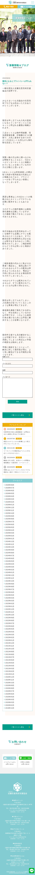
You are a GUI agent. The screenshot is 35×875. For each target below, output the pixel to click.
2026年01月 (9, 505)
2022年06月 (9, 626)
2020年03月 (9, 702)
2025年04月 (9, 530)
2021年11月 (9, 646)
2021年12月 (9, 643)
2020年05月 (9, 697)
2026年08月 (9, 485)
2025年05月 (9, 527)
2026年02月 (9, 502)
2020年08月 (9, 688)
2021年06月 (9, 660)
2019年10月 (9, 708)
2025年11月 (9, 510)
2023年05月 (9, 595)
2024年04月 (9, 564)
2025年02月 (9, 536)
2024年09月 (9, 550)
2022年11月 (9, 612)
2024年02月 (9, 570)
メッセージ (6, 377)
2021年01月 (9, 674)
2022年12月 (9, 609)
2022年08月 (9, 620)
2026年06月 (9, 490)
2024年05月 (9, 561)
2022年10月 (9, 615)
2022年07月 (9, 623)
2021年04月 (9, 666)
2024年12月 (9, 541)
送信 (17, 401)
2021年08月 (9, 654)
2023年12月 (9, 575)
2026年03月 (9, 499)
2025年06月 (9, 524)
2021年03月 (9, 668)
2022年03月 (9, 634)
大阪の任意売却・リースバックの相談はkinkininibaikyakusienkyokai (17, 872)
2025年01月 (9, 538)
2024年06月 (9, 558)
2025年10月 (9, 513)
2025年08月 (9, 519)
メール (6, 363)
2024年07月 (9, 555)
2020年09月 (9, 685)
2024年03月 (9, 567)
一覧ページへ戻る (17, 415)
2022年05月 (9, 629)
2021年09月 (9, 651)
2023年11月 (9, 578)
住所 (4, 370)
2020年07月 (9, 691)
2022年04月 (9, 632)
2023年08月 (9, 586)
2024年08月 (9, 553)
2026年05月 (9, 493)
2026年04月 (9, 496)
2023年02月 (9, 603)
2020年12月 (9, 677)
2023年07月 (9, 589)
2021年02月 (9, 671)
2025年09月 (9, 516)
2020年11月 (9, 680)
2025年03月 (9, 533)
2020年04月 (9, 699)
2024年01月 (9, 572)
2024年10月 (9, 547)
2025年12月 (9, 507)
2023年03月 (9, 601)
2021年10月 (9, 649)
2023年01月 (9, 606)
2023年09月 (9, 584)
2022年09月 (9, 617)
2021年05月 (9, 663)
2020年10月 (9, 682)
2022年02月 (9, 637)
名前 (5, 357)
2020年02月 (9, 705)
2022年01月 (9, 640)
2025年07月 (9, 521)
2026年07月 (9, 488)
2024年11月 (9, 544)
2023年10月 (9, 581)
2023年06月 (9, 592)
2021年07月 (9, 657)
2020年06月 (9, 694)
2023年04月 (9, 598)
